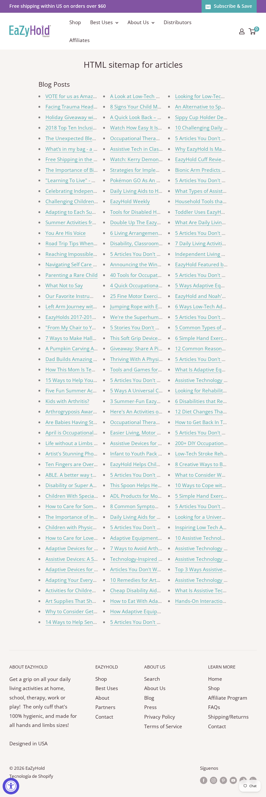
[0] (252, 31)
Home (215, 679)
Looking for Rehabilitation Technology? (219, 390)
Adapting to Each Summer (75, 212)
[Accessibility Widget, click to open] (11, 786)
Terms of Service (163, 726)
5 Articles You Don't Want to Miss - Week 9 (159, 622)
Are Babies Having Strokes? (76, 422)
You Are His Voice (65, 233)
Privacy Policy (159, 716)
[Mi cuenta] (241, 31)
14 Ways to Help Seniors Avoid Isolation (91, 622)
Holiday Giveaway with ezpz (77, 117)
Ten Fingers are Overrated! (76, 464)
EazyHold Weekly (130, 201)
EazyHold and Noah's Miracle (209, 296)
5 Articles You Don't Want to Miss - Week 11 (160, 527)
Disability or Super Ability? (75, 485)
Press (150, 707)
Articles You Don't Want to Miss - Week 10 (158, 569)
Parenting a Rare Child (71, 275)
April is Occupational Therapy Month (88, 432)
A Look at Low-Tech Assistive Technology (156, 96)
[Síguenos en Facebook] (203, 780)
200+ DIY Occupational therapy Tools (218, 443)
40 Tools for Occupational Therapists (152, 275)
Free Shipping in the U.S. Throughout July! (93, 159)
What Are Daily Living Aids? (206, 222)
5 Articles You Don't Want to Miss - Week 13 (160, 380)
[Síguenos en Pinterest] (223, 780)
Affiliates (79, 40)
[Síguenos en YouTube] (233, 780)
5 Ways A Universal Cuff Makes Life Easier (158, 390)
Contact (104, 716)
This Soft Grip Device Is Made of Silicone (156, 338)
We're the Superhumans (138, 317)
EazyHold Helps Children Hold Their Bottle (159, 464)
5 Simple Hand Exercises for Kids (213, 496)
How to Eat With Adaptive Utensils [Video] (158, 601)
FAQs (214, 707)
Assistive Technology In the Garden (215, 580)
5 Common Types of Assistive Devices (218, 327)
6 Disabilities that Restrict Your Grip (216, 401)
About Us (138, 22)
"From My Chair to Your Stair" (79, 327)
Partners (105, 707)
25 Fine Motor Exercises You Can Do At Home (162, 296)
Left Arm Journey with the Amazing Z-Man (94, 306)
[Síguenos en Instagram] (213, 780)
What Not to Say (64, 285)
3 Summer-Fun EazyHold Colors (146, 401)
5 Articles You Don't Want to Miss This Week (161, 254)
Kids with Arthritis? (67, 401)
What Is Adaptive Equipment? (209, 369)
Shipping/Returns (228, 716)
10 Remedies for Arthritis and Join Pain (155, 580)
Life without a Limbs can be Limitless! (88, 443)
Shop (75, 22)
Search (152, 679)
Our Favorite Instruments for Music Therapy (96, 296)
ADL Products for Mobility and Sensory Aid (159, 496)
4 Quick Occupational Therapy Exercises (156, 285)
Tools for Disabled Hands (139, 212)
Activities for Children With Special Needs (93, 590)
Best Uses (101, 22)
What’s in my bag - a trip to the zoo (85, 149)
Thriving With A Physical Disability (149, 359)
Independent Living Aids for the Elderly (220, 254)
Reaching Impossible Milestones (82, 254)
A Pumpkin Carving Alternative (80, 348)
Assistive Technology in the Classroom (219, 548)
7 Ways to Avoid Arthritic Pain (144, 548)
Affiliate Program (227, 697)
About (102, 697)
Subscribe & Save (233, 6)
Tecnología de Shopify (31, 776)
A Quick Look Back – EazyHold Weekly (153, 117)
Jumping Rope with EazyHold (143, 306)
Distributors (177, 22)
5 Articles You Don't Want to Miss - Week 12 (160, 475)
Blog (149, 697)
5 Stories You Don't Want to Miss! (148, 327)
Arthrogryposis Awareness (76, 411)
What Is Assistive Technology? (209, 590)
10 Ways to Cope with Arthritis (210, 485)
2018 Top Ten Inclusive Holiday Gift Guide (93, 127)
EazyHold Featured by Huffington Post (219, 264)
